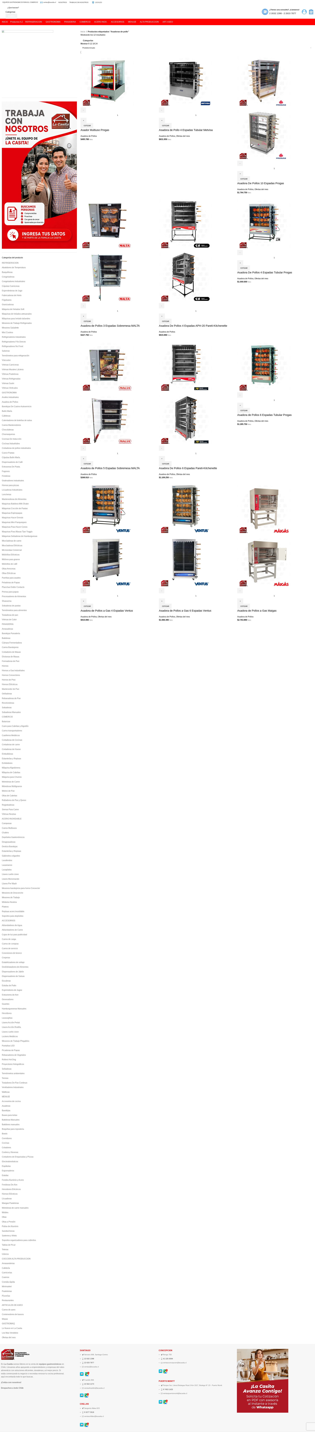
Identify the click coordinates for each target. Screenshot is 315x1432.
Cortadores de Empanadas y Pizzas (17, 1157)
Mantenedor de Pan (10, 689)
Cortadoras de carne (11, 745)
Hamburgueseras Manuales (14, 1009)
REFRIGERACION (10, 263)
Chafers (5, 833)
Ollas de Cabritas (9, 796)
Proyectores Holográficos (13, 1064)
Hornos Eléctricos (9, 684)
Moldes (5, 1212)
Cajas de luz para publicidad (14, 935)
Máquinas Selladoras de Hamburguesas (19, 536)
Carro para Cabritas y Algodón (15, 726)
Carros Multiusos (9, 828)
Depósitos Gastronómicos (13, 837)
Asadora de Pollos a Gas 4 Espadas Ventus (107, 610)
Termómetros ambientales (13, 1073)
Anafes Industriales (10, 397)
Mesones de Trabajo (11, 897)
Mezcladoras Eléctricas (12, 545)
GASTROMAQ (8, 1323)
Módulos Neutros (9, 902)
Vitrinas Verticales (10, 388)
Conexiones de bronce (12, 953)
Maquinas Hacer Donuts (12, 518)
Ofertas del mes (9, 1337)
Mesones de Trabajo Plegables (15, 1041)
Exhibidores (7, 763)
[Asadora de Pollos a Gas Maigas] (263, 508)
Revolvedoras (8, 703)
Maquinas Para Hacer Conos (14, 527)
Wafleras (6, 1092)
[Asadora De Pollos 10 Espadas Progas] (263, 81)
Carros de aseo (8, 1310)
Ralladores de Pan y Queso (14, 800)
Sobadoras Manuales (11, 712)
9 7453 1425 (168, 1389)
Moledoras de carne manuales (15, 1208)
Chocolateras (8, 430)
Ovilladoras (7, 694)
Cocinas (5, 1143)
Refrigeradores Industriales (14, 337)
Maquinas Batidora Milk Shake (15, 504)
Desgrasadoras (8, 842)
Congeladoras (8, 277)
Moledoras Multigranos (12, 786)
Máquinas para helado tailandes (16, 318)
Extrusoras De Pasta (11, 467)
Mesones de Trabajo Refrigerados (17, 323)
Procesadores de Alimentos (14, 596)
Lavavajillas (7, 1018)
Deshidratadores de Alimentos (15, 967)
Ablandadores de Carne (12, 930)
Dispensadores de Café (12, 462)
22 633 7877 (89, 1363)
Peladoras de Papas (11, 582)
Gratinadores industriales (13, 481)
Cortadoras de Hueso (11, 749)
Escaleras (6, 981)
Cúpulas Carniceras (10, 286)
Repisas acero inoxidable (13, 911)
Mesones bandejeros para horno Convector (21, 888)
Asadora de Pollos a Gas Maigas (257, 610)
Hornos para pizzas (10, 485)
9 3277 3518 (89, 1412)
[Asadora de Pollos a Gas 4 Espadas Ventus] (107, 508)
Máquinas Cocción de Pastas (15, 508)
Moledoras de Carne (11, 782)
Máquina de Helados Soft (13, 309)
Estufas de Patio (9, 985)
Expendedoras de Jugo (12, 291)
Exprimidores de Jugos (12, 990)
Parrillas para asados (11, 578)
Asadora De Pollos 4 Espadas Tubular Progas (264, 272)
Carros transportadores (12, 731)
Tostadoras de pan (10, 615)
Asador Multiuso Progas (95, 130)
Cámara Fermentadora (12, 643)
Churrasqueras (8, 434)
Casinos (5, 1277)
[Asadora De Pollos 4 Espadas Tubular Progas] (263, 223)
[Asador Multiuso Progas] (107, 81)
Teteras (5, 1249)
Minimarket (7, 1286)
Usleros (5, 1254)
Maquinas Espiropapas (12, 513)
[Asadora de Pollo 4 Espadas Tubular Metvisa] (185, 81)
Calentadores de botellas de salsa (17, 420)
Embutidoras (7, 754)
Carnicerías (7, 1273)
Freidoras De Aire (9, 1185)
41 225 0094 (168, 1359)
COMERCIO (7, 717)
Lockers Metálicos (10, 1036)
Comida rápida (8, 1282)
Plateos (5, 907)
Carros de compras (10, 944)
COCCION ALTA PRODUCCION (16, 1259)
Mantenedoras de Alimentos (14, 499)
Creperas (6, 958)
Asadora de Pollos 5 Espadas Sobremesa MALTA (110, 468)
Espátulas (6, 1166)
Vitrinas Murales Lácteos (13, 369)
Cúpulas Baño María (11, 457)
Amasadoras (7, 629)
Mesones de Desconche (12, 893)
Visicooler (6, 360)
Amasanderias (8, 1263)
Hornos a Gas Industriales (13, 670)
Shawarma (6, 601)
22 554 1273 (89, 1384)
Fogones (6, 471)
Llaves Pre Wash (9, 883)
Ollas (4, 1217)
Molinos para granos (11, 559)
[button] (87, 125)
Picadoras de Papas (11, 1050)
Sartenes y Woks (9, 1236)
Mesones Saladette (10, 328)
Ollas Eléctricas (9, 573)
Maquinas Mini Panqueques (14, 522)
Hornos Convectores (11, 675)
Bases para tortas (9, 1115)
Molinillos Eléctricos (10, 555)
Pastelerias (7, 1291)
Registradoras (8, 805)
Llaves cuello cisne (10, 874)
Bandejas (6, 1110)
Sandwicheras (8, 1231)
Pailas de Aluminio (10, 1226)
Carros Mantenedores (11, 425)
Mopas (5, 1319)
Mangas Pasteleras (10, 1203)
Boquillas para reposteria (13, 1129)
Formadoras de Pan (10, 661)
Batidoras (6, 638)
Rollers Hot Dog (9, 1060)
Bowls (4, 1134)
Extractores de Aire (10, 995)
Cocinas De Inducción (11, 439)
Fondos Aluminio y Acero (13, 1180)
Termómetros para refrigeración (15, 356)
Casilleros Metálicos (11, 735)
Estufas (5, 1175)
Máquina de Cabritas (11, 772)
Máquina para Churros (12, 777)
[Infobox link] (48, 2)
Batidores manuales (10, 1124)
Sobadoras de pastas (11, 606)
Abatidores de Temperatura (14, 267)
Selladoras (6, 1069)
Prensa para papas (10, 592)
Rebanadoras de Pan (11, 698)
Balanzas (6, 721)
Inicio (83, 32)
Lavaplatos (7, 870)
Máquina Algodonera (11, 768)
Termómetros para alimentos (14, 610)
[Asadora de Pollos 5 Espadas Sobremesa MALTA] (107, 366)
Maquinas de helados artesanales (17, 314)
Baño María (7, 411)
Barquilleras (7, 272)
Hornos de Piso (8, 680)
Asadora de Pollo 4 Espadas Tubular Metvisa (186, 130)
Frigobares (6, 300)
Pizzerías (6, 1296)
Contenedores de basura (13, 1314)
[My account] (304, 11)
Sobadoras (7, 707)
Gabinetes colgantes (11, 856)
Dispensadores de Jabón (13, 972)
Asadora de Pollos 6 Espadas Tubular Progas (264, 414)
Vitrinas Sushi (8, 383)
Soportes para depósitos (12, 916)
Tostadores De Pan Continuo (14, 1083)
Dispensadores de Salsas (13, 976)
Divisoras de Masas (10, 657)
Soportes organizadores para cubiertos (19, 1240)
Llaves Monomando (10, 879)
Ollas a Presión (8, 1222)
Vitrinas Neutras (9, 814)
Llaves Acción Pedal (11, 1022)
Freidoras (6, 476)
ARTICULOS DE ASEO (12, 1305)
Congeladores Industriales (13, 281)
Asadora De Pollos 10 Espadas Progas (260, 183)
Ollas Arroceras (8, 569)
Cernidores (7, 1138)
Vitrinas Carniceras (10, 365)
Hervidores (7, 1013)
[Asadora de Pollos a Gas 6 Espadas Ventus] (185, 508)
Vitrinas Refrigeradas (11, 379)
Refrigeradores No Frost (12, 346)
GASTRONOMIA (9, 393)
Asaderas (6, 1106)
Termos (5, 1078)
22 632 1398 (89, 1359)
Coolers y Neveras (10, 1152)
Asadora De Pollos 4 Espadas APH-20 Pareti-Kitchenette (193, 325)
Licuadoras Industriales (12, 490)
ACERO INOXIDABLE (12, 819)
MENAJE (6, 1097)
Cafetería (6, 1268)
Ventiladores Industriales (13, 1087)
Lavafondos (7, 860)
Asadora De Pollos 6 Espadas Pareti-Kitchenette (188, 468)
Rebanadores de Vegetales (14, 1055)
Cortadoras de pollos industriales (16, 448)
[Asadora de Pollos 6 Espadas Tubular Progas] (263, 366)
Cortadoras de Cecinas (12, 740)
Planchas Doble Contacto (13, 587)
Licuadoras (7, 1199)
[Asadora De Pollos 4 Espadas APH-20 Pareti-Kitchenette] (185, 223)
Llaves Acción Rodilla (11, 1027)
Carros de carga (9, 939)
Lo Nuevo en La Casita (12, 1328)
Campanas (7, 823)
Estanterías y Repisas (11, 758)
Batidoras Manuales (10, 1120)
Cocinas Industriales (11, 443)
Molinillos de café (9, 564)
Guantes (5, 1004)
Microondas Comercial (12, 550)
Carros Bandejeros (10, 647)
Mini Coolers (7, 332)
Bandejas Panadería (11, 633)
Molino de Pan (8, 791)
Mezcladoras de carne (11, 541)
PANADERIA (7, 624)
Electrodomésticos (10, 1161)
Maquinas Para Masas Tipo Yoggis (17, 532)
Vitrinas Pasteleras (10, 374)
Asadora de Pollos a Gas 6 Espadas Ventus (185, 610)
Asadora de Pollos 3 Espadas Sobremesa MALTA (110, 325)
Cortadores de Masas (11, 652)
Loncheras (6, 494)
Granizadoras (8, 304)
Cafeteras (6, 416)
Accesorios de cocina (11, 1101)
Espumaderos (8, 1171)
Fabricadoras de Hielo (11, 295)
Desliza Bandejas (9, 846)
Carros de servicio (10, 948)
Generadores (7, 999)
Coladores (6, 1147)
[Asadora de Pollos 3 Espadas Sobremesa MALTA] (107, 223)
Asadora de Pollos (10, 402)
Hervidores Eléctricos (11, 1189)
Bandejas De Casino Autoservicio (16, 406)
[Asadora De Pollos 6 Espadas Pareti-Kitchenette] (185, 366)
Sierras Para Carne (10, 809)
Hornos (5, 666)
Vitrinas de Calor (9, 620)
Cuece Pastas (8, 453)
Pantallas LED (8, 1046)
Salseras (6, 351)
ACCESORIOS (8, 921)
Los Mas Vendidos (10, 1333)
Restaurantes (8, 1300)
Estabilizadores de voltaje (13, 962)
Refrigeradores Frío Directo (14, 342)
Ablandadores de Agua (12, 925)
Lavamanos (7, 865)
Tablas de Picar (8, 1245)
